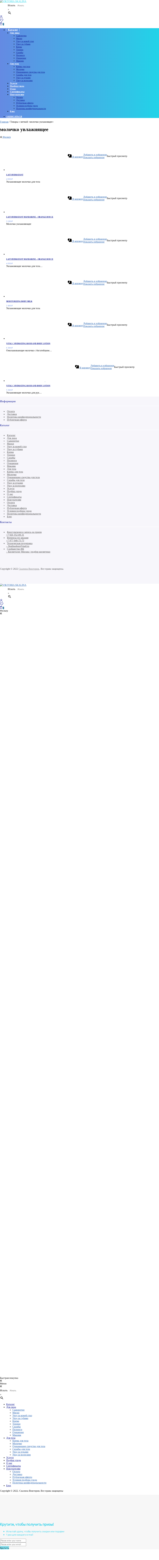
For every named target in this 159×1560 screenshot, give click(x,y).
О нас (13, 89)
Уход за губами (23, 44)
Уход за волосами (24, 80)
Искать (11, 5)
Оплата (19, 97)
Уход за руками (23, 78)
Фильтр (6, 137)
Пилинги (20, 55)
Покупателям (17, 94)
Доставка (20, 100)
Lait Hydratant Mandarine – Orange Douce (29, 217)
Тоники (19, 50)
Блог (12, 111)
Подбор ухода (17, 86)
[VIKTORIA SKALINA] (13, 1)
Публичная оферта (24, 103)
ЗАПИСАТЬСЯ (14, 116)
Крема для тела (23, 66)
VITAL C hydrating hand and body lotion (28, 343)
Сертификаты (17, 91)
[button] (75, 156)
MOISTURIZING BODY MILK (19, 301)
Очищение (21, 58)
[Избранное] (79, 20)
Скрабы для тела (23, 75)
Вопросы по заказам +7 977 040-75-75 (17, 539)
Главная (4, 121)
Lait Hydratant (14, 175)
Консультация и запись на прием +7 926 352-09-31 (24, 533)
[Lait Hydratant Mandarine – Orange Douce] (53, 198)
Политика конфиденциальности (31, 108)
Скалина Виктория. (29, 569)
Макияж (20, 61)
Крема (19, 47)
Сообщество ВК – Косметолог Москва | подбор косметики (28, 550)
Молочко (20, 69)
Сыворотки (21, 36)
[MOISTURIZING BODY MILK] (53, 283)
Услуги (13, 83)
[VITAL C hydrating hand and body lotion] (53, 325)
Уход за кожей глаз (25, 41)
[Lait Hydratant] (53, 156)
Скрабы (19, 52)
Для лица (15, 33)
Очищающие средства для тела (30, 72)
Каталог (13, 29)
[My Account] (1, 17)
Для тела (14, 63)
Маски (19, 38)
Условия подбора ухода (27, 106)
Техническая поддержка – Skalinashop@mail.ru (19, 544)
